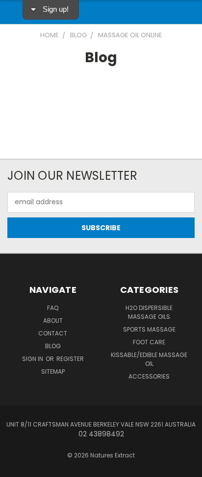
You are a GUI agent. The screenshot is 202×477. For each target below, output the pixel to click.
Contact (52, 333)
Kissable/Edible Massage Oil (149, 359)
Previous (15, 467)
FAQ (52, 308)
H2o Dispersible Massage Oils (149, 312)
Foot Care (149, 342)
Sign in (33, 359)
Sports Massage (149, 329)
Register (70, 359)
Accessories (149, 376)
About (53, 320)
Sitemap (53, 371)
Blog (53, 346)
